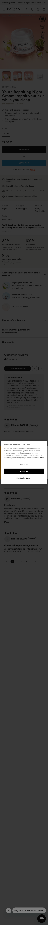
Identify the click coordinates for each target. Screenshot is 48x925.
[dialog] (24, 462)
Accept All (24, 471)
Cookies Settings (23, 478)
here (42, 457)
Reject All (24, 464)
